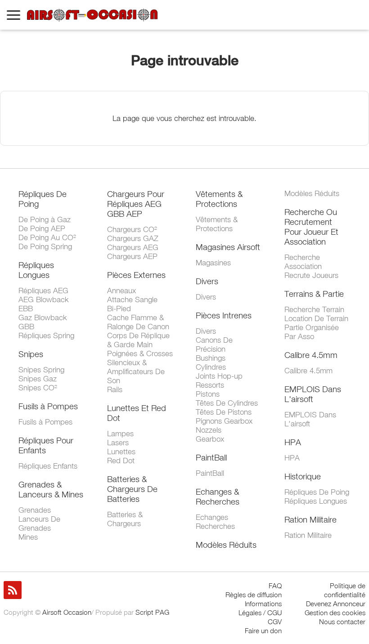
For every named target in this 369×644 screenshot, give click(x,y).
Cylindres (211, 366)
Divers (207, 281)
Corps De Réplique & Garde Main (138, 340)
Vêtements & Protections (219, 199)
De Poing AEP (41, 228)
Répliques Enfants (47, 465)
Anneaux (121, 290)
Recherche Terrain (314, 309)
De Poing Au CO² (47, 237)
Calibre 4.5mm (311, 355)
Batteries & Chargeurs (125, 519)
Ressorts (210, 384)
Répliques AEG (43, 290)
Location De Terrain (316, 318)
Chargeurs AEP (132, 256)
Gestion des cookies (335, 612)
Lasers (118, 442)
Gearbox (210, 438)
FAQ (275, 585)
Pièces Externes (136, 275)
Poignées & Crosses (140, 353)
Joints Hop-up (219, 375)
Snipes (30, 354)
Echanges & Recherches (217, 496)
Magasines (213, 262)
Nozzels (208, 429)
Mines (28, 536)
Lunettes (121, 451)
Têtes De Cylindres (227, 402)
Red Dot (121, 460)
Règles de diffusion (253, 594)
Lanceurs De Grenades (39, 523)
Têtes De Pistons (224, 411)
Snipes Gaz (37, 378)
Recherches (215, 526)
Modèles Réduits (226, 545)
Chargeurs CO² (132, 229)
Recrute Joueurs (311, 275)
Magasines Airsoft (228, 247)
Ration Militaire (310, 519)
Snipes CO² (37, 387)
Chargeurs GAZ (132, 238)
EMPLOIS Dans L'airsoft (312, 394)
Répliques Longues (36, 270)
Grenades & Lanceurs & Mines (50, 489)
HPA (292, 442)
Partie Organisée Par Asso (311, 332)
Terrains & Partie (314, 294)
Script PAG (152, 612)
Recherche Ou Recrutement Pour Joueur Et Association (311, 226)
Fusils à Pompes (48, 406)
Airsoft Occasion (66, 612)
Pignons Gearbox (224, 420)
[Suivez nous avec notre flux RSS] (13, 590)
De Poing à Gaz (44, 219)
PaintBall (211, 457)
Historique (302, 476)
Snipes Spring (41, 369)
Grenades (34, 509)
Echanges (212, 517)
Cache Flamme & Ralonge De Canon (138, 322)
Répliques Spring (46, 335)
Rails (114, 389)
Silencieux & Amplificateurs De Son (136, 371)
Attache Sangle (132, 299)
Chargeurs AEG (132, 247)
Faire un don (263, 630)
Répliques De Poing (316, 491)
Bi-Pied (119, 308)
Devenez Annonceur (335, 603)
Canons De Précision (214, 344)
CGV (275, 621)
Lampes (120, 433)
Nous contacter (342, 621)
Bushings (210, 357)
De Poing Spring (45, 246)
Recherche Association (303, 262)
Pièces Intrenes (224, 315)
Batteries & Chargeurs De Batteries (132, 489)
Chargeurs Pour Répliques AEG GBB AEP (135, 204)
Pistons (208, 393)
